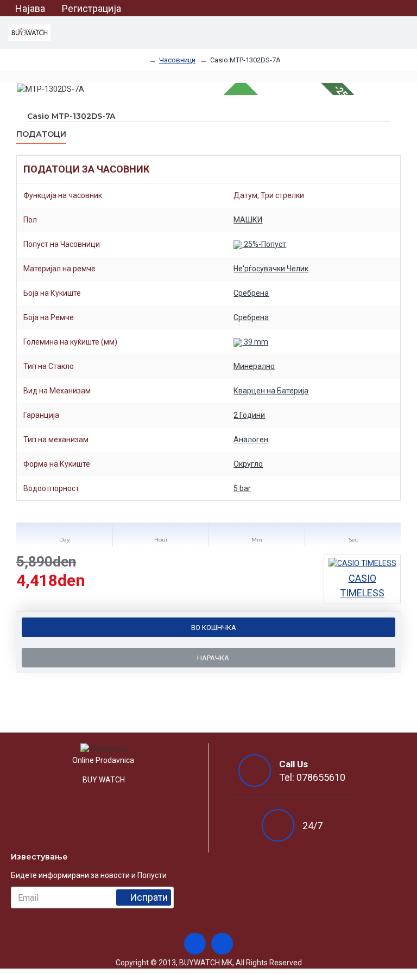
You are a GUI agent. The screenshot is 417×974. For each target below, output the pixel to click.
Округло (248, 464)
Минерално (254, 366)
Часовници (177, 60)
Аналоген (250, 439)
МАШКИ (247, 219)
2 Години (249, 415)
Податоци (41, 134)
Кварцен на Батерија (270, 390)
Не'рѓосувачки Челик (270, 268)
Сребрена (251, 293)
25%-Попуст (264, 244)
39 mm (255, 342)
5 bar (242, 488)
